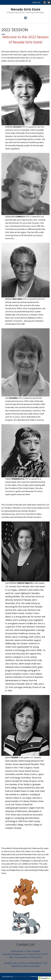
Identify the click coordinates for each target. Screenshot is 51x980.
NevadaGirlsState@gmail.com (14, 954)
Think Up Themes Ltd (21, 976)
